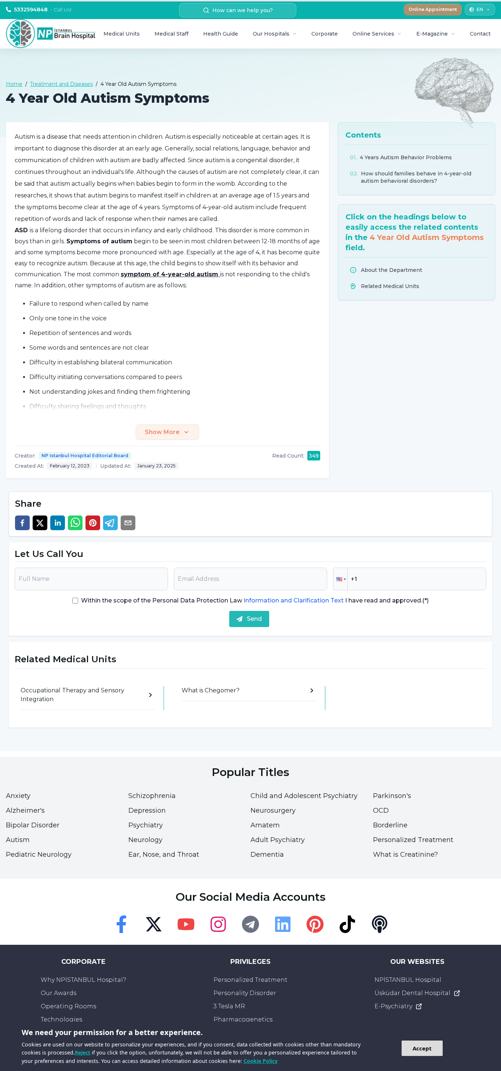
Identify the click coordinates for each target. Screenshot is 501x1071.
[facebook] (22, 523)
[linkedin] (57, 523)
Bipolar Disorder (32, 825)
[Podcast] (379, 924)
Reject (82, 1052)
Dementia (267, 854)
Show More (162, 432)
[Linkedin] (283, 924)
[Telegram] (250, 924)
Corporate (324, 33)
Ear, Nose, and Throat (163, 854)
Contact (480, 33)
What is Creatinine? (405, 854)
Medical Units (121, 33)
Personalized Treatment (413, 840)
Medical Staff (171, 33)
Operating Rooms (68, 1006)
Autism (18, 840)
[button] (340, 579)
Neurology (145, 840)
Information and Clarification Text (293, 600)
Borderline (390, 825)
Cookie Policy (261, 1060)
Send (254, 618)
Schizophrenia (152, 796)
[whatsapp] (75, 523)
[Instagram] (218, 924)
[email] (128, 523)
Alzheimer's (25, 810)
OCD (381, 810)
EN (480, 9)
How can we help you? (242, 10)
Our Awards (58, 993)
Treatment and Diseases (61, 84)
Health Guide (220, 33)
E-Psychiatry (393, 1006)
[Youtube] (186, 924)
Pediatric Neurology (39, 854)
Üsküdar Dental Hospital (412, 993)
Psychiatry (145, 825)
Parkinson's (392, 796)
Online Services (373, 33)
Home (14, 84)
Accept (422, 1048)
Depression (147, 810)
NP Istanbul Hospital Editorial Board (84, 455)
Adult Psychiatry (278, 840)
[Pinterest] (315, 924)
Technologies (61, 1019)
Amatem (265, 825)
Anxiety (18, 796)
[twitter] (40, 523)
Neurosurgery (273, 810)
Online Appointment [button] (433, 9)
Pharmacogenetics (243, 1019)
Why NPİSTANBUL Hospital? (83, 979)
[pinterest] (92, 523)
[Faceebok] (121, 924)
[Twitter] (153, 924)
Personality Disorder (244, 993)
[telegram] (110, 523)
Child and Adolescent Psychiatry (304, 796)
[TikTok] (347, 924)
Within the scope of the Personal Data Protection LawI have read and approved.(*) (255, 600)
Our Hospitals (271, 33)
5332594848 (43, 9)
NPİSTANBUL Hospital (407, 979)
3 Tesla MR (229, 1006)
